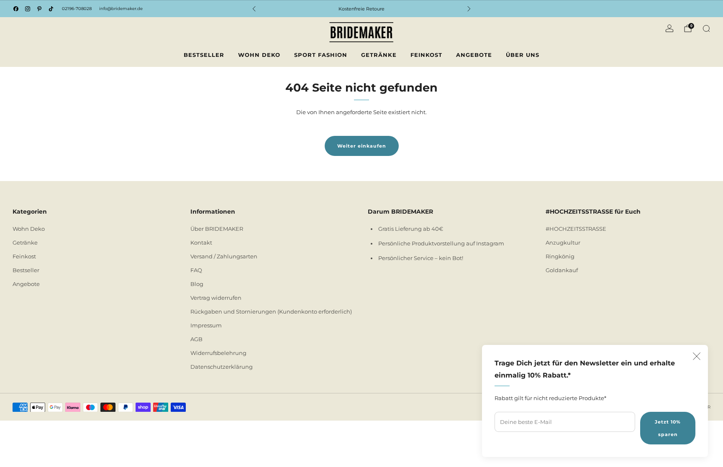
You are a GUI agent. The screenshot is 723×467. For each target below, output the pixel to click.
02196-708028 (77, 8)
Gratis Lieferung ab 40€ (410, 228)
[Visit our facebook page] (16, 9)
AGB (196, 339)
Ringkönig (560, 256)
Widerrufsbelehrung (218, 353)
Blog (196, 284)
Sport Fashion (320, 54)
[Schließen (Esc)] (696, 356)
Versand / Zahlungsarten (223, 256)
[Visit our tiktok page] (51, 9)
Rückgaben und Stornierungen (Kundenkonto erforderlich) (271, 311)
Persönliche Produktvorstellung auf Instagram (441, 243)
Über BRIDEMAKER (216, 228)
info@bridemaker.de (121, 8)
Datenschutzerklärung (221, 366)
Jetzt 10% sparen (668, 428)
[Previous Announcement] (254, 8)
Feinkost (426, 54)
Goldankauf (562, 270)
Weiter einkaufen (361, 146)
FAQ (196, 270)
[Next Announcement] (469, 8)
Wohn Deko (259, 54)
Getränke (379, 54)
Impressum (206, 325)
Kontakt (201, 242)
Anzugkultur (563, 242)
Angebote (474, 54)
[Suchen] (706, 28)
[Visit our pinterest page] (39, 9)
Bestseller (204, 54)
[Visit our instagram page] (27, 9)
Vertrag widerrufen (215, 297)
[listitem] (361, 8)
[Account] (669, 28)
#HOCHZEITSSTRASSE (576, 228)
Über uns (522, 54)
